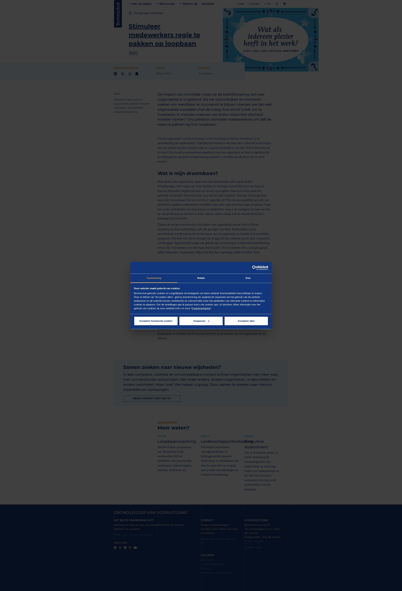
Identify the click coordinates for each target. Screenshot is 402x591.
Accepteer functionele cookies (155, 321)
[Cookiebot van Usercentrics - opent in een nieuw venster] (254, 267)
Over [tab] (248, 278)
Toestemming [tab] (153, 278)
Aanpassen (199, 321)
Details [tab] (201, 278)
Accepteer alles (246, 321)
